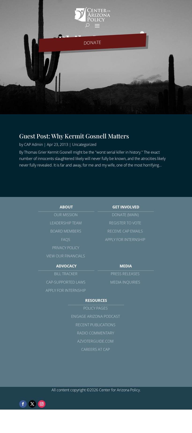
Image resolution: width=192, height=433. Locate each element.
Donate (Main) (125, 214)
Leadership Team (66, 223)
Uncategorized (84, 144)
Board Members (65, 231)
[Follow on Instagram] (41, 404)
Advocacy (66, 266)
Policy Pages (95, 308)
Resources (96, 300)
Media (126, 266)
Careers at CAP (95, 349)
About (66, 207)
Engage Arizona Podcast (95, 316)
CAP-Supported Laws (65, 282)
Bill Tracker (66, 273)
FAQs (65, 239)
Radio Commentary (95, 333)
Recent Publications (95, 324)
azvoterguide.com (95, 341)
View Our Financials (65, 256)
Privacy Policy (65, 247)
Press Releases (125, 273)
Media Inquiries (125, 282)
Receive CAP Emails (125, 231)
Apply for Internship (125, 239)
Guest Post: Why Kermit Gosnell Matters (74, 136)
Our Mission (66, 214)
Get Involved (125, 207)
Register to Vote (125, 223)
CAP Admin (33, 144)
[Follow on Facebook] (23, 404)
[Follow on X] (32, 404)
